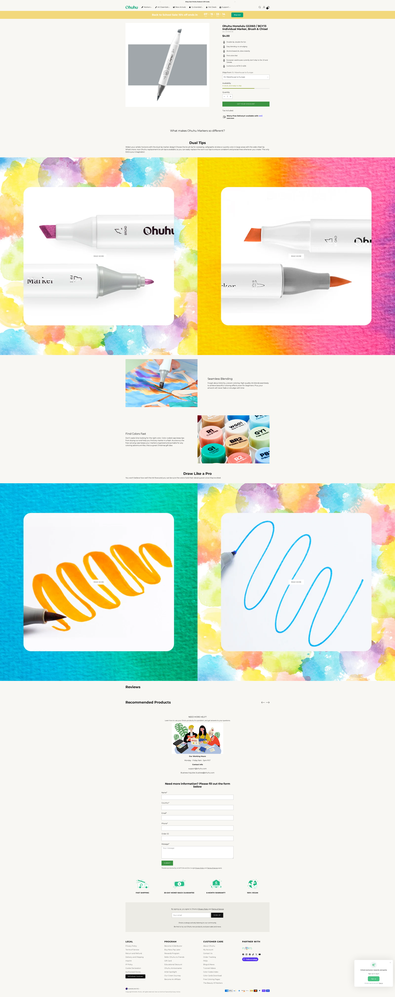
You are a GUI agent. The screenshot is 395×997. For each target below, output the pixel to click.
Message (165, 844)
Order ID (165, 834)
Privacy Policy (199, 868)
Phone (164, 823)
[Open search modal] (260, 7)
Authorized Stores (133, 972)
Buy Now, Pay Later (172, 950)
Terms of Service (212, 868)
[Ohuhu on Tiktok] (253, 954)
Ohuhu (140, 992)
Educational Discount (173, 965)
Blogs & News (208, 965)
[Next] (235, 1)
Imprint (128, 961)
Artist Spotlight (170, 972)
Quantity (226, 92)
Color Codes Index (210, 972)
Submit (167, 863)
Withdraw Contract (135, 976)
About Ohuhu (209, 946)
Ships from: (237, 72)
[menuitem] (146, 7)
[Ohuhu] (131, 7)
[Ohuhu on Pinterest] (250, 954)
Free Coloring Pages (211, 979)
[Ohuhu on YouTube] (260, 954)
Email (164, 813)
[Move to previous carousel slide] (263, 702)
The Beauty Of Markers (212, 983)
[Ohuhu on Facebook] (243, 954)
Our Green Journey (172, 976)
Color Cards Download (212, 976)
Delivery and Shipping (134, 957)
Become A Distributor (173, 946)
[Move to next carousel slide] (268, 702)
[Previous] (160, 1)
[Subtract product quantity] (224, 96)
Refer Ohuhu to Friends (174, 957)
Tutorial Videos (209, 968)
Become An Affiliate (172, 979)
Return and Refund (133, 953)
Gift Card (168, 961)
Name (164, 793)
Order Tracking (209, 957)
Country (165, 803)
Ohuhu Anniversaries (173, 968)
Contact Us (207, 953)
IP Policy (129, 965)
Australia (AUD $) (133, 988)
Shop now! (237, 15)
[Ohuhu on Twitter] (256, 954)
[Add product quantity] (230, 96)
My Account (208, 950)
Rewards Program (171, 953)
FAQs (205, 961)
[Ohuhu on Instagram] (246, 954)
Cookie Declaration (133, 968)
